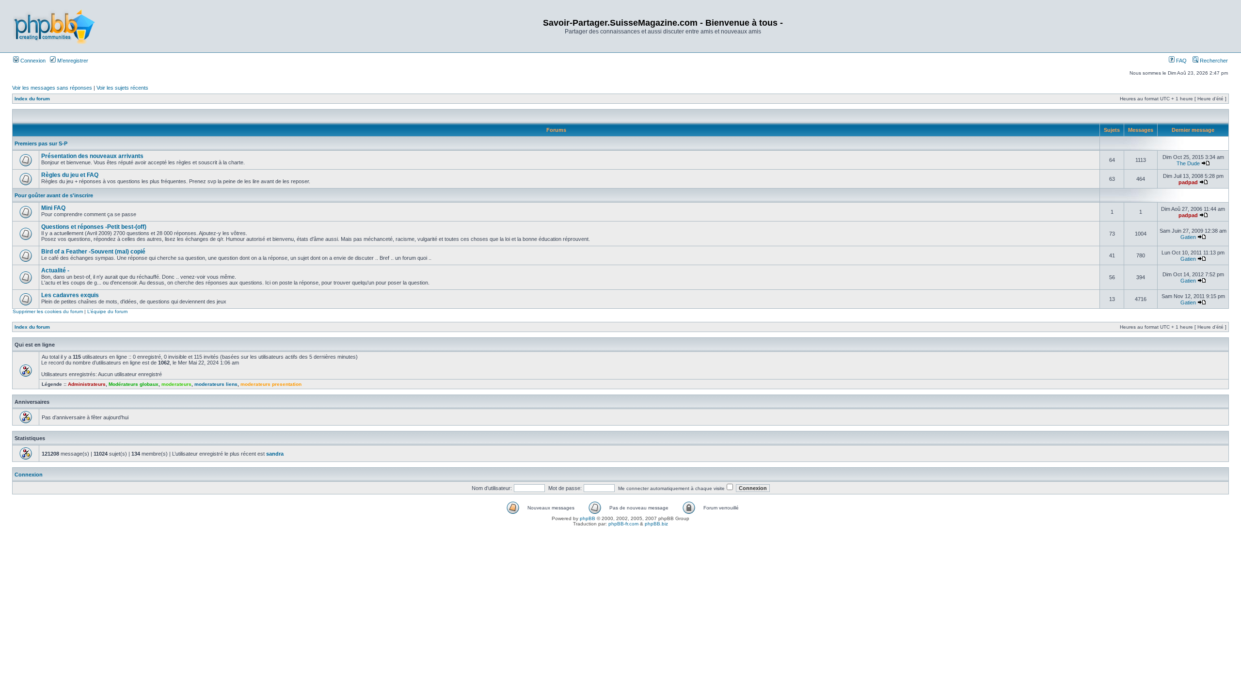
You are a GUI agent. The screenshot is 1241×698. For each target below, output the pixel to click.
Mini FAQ (53, 208)
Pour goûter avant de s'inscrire (54, 195)
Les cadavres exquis (70, 295)
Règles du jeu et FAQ (69, 175)
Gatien (1188, 237)
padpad (1188, 182)
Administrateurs (87, 384)
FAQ (1181, 60)
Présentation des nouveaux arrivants (92, 156)
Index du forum (32, 98)
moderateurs (176, 384)
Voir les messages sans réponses (52, 88)
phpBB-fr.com (623, 523)
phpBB (587, 518)
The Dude (1188, 163)
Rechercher (1213, 60)
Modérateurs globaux (134, 384)
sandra (275, 454)
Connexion (32, 60)
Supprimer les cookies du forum (48, 311)
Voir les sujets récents (122, 88)
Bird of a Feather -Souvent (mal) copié (93, 251)
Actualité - (55, 270)
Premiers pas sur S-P (41, 143)
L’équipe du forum (107, 311)
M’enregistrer (72, 60)
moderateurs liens (216, 384)
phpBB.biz (656, 523)
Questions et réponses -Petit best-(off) (93, 226)
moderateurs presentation (271, 384)
